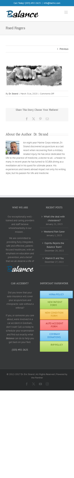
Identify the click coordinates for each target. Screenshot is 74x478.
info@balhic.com (52, 3)
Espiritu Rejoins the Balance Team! (54, 245)
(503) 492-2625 (20, 349)
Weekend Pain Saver (54, 231)
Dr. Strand (13, 93)
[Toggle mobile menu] (66, 12)
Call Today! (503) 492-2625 (27, 3)
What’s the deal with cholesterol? (54, 218)
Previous (64, 49)
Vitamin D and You (54, 258)
